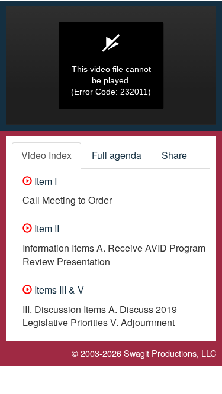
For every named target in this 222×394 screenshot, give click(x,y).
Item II (45, 228)
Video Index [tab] (46, 155)
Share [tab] (174, 155)
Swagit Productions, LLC (170, 353)
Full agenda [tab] (116, 155)
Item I (44, 181)
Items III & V (58, 290)
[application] (111, 65)
